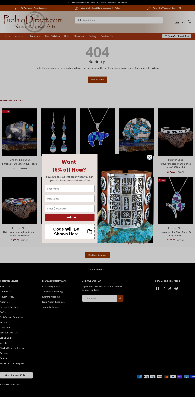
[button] (70, 231)
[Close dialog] (149, 157)
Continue (70, 217)
